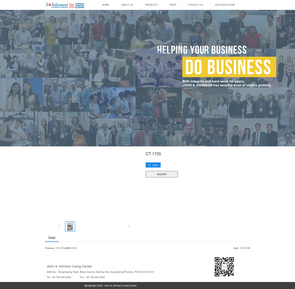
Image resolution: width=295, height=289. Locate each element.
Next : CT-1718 (242, 248)
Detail (51, 238)
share (155, 164)
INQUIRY (162, 174)
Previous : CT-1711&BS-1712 (61, 248)
